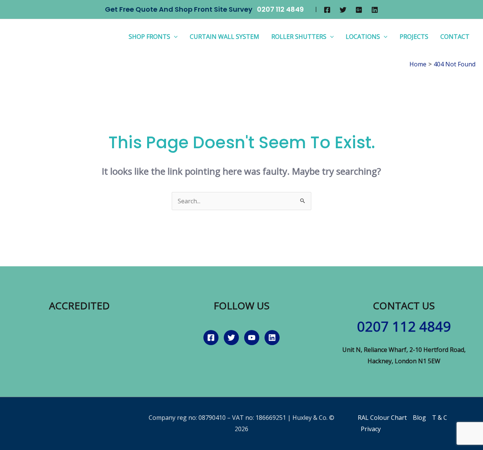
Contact (454, 36)
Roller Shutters (298, 36)
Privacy (371, 429)
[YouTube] (251, 337)
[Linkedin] (374, 9)
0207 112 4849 (280, 9)
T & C (439, 417)
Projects (414, 36)
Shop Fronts (149, 36)
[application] (174, 36)
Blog (419, 417)
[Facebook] (327, 9)
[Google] (358, 9)
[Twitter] (343, 9)
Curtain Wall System (224, 36)
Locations (363, 36)
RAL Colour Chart (382, 417)
